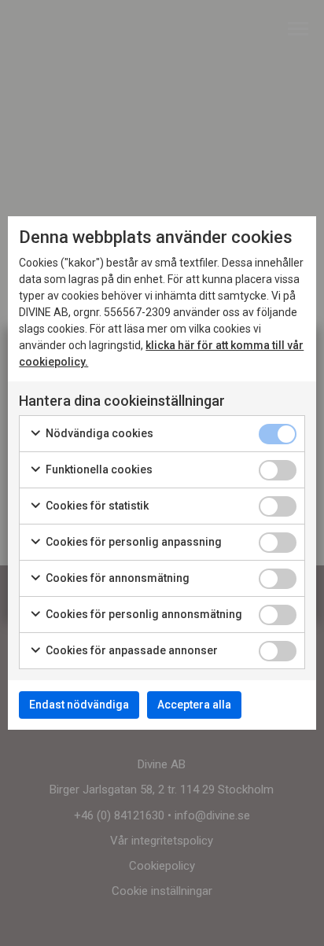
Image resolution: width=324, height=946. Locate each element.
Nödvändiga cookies (98, 433)
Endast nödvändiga (79, 704)
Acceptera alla (194, 704)
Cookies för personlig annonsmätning (142, 614)
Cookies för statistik (96, 505)
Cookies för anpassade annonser (130, 650)
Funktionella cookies (98, 469)
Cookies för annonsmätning (116, 578)
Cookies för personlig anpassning (132, 542)
